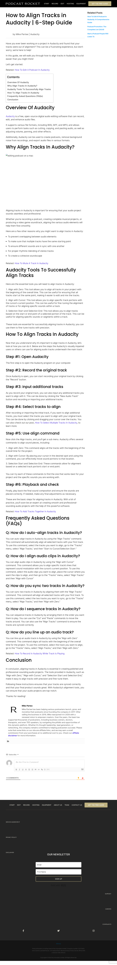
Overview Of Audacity (18, 82)
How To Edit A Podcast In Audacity (32, 69)
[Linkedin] (8, 741)
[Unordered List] (32, 769)
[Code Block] (38, 769)
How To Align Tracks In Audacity (23, 92)
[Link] (42, 769)
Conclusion (12, 99)
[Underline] (22, 769)
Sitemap (58, 943)
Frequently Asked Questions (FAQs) (25, 96)
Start (46, 4)
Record (55, 4)
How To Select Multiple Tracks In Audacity (56, 422)
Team (67, 805)
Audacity (35, 34)
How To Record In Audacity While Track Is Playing (39, 653)
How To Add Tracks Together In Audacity (35, 511)
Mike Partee (22, 34)
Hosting (70, 4)
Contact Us (77, 805)
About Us (58, 805)
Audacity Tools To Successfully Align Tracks (29, 89)
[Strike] (26, 769)
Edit (62, 4)
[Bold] (16, 769)
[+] (48, 769)
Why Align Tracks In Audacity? (22, 85)
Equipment (81, 4)
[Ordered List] (29, 769)
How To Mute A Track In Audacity (31, 263)
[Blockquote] (35, 769)
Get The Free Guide (100, 4)
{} (45, 769)
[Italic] (19, 769)
